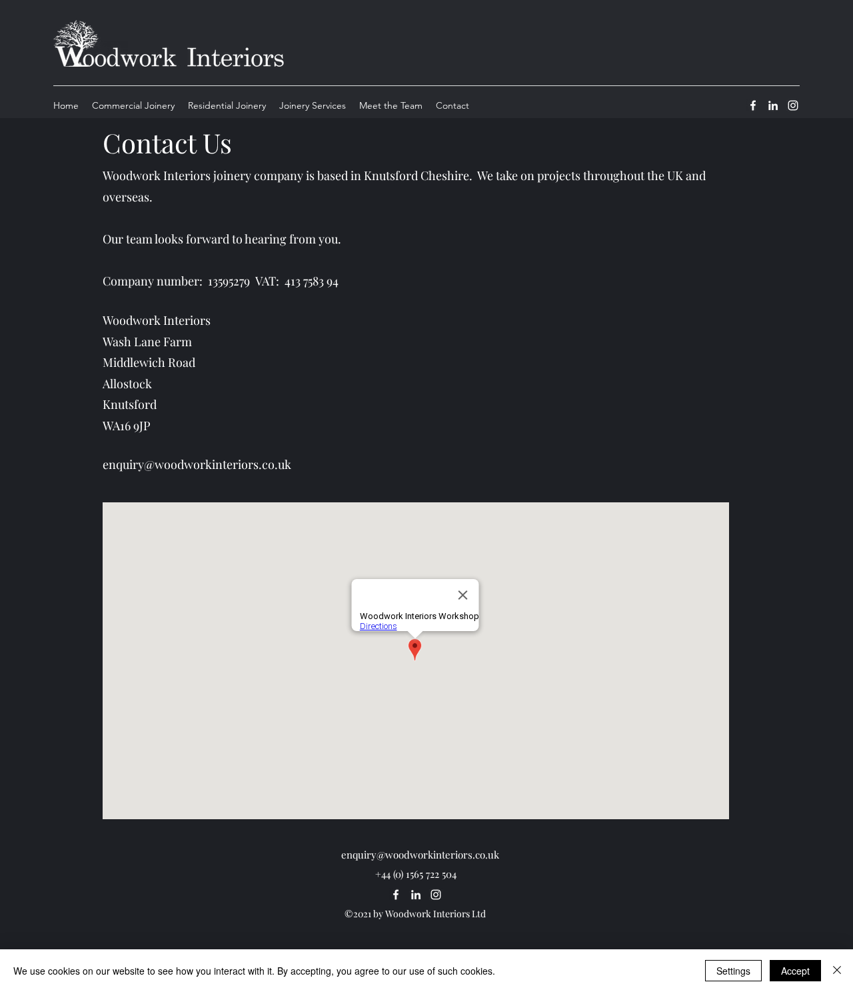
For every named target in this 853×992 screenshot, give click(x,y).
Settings (733, 970)
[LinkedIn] (773, 105)
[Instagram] (793, 105)
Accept (795, 970)
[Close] (837, 970)
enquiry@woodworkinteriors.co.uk (197, 464)
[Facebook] (753, 105)
